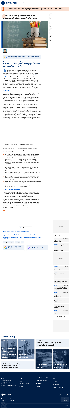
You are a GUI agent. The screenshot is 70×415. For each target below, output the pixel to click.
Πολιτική (38, 386)
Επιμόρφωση (56, 384)
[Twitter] (51, 26)
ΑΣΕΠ (19, 383)
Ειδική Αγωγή (12, 383)
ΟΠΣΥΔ (47, 377)
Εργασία (56, 2)
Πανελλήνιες (49, 2)
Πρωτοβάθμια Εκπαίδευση (6, 380)
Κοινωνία (63, 2)
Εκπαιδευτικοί (17, 242)
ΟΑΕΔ (23, 383)
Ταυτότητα (12, 400)
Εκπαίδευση (30, 2)
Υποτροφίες (3, 385)
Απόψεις (55, 378)
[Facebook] (51, 23)
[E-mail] (51, 40)
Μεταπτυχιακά (39, 383)
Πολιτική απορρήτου (14, 398)
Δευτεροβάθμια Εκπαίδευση (6, 382)
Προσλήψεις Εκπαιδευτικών (42, 375)
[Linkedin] (51, 30)
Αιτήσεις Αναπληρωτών (40, 377)
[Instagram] (64, 394)
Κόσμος (54, 375)
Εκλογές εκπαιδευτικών (11, 385)
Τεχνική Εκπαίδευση (5, 383)
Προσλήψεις (27, 383)
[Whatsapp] (51, 36)
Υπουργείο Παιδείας (39, 2)
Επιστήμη (55, 381)
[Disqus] (26, 267)
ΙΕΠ (22, 242)
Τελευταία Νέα (21, 2)
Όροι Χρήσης (3, 398)
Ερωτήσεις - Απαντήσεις (58, 387)
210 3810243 (64, 400)
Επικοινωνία (3, 400)
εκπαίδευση (8, 336)
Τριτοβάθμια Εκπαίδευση (41, 380)
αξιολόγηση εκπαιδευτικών (8, 242)
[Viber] (51, 33)
